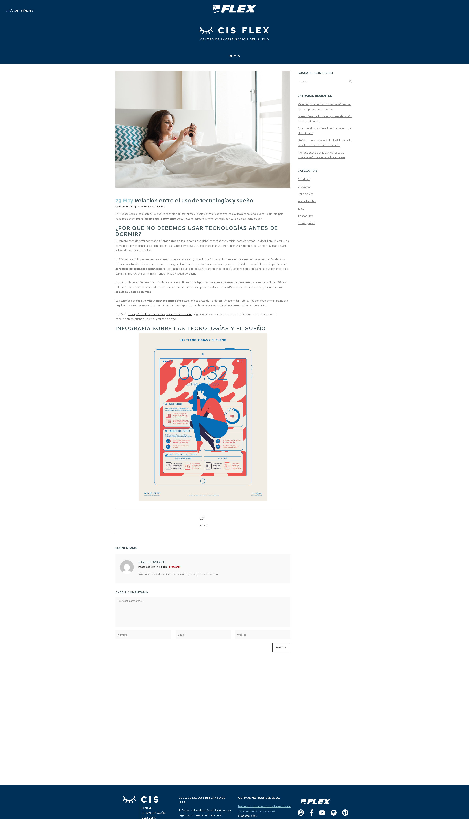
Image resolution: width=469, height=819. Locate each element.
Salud (301, 208)
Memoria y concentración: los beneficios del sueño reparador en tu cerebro (264, 809)
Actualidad (304, 179)
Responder (175, 567)
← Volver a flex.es (19, 10)
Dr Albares (304, 186)
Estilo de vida (127, 206)
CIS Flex (144, 206)
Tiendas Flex (305, 215)
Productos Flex (307, 201)
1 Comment (158, 206)
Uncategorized (306, 223)
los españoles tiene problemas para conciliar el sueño (160, 314)
